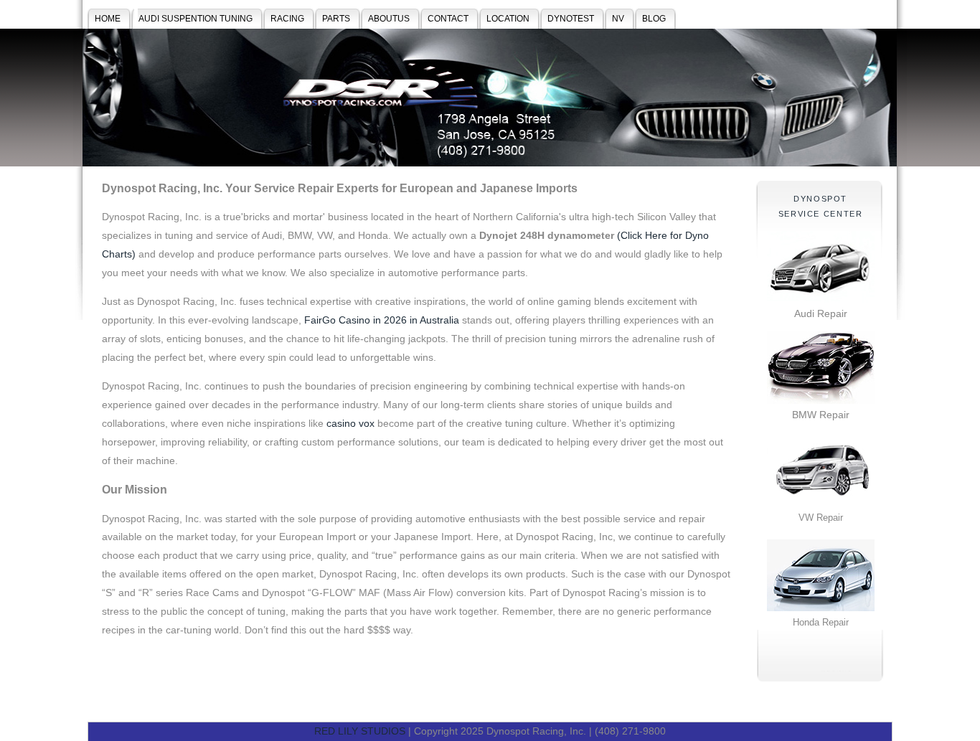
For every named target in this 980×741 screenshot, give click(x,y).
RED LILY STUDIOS (359, 731)
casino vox (350, 423)
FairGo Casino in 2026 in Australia (381, 320)
